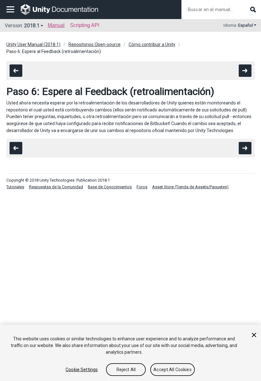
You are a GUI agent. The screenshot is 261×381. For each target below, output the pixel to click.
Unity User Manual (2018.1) (33, 44)
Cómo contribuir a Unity (152, 44)
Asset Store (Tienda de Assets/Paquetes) (190, 186)
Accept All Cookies (172, 369)
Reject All (126, 369)
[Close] (254, 335)
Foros (142, 186)
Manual (56, 25)
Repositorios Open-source (94, 44)
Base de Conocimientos (110, 186)
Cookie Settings (82, 369)
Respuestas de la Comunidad (56, 186)
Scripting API (84, 25)
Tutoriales (15, 186)
